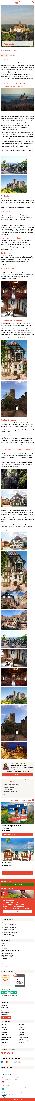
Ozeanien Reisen (5, 1012)
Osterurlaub (4, 1045)
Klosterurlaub (4, 1034)
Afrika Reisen (4, 1007)
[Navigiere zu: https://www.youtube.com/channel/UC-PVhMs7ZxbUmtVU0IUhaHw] (5, 1053)
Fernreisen (3, 1027)
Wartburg (15, 50)
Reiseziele (9, 49)
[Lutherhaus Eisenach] (14, 541)
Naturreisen (4, 1036)
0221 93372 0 (12, 902)
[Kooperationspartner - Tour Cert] (3, 1081)
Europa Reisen (4, 1014)
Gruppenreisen (22, 1036)
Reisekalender (4, 1042)
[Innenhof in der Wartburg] (14, 620)
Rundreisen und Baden (6, 1041)
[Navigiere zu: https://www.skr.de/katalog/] (17, 893)
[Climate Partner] (6, 1074)
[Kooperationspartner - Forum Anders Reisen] (3, 1089)
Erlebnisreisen (22, 1027)
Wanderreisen (4, 1044)
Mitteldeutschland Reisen (6, 50)
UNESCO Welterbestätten (24, 1024)
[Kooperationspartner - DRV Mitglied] (4, 1096)
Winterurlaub (22, 1042)
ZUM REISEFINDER (6, 1017)
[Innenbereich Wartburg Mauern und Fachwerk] (14, 600)
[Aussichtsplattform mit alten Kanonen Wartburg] (14, 639)
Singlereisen (21, 1034)
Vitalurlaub (21, 1032)
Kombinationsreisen (23, 1037)
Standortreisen (22, 1026)
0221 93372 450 (18, 764)
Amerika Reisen (5, 1009)
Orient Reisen (4, 1010)
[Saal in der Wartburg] (14, 677)
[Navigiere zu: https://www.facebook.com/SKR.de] (8, 1053)
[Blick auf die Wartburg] (14, 695)
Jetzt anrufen (17, 774)
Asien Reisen (4, 1005)
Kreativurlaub (4, 1032)
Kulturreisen (21, 1044)
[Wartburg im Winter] (14, 750)
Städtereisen (4, 1029)
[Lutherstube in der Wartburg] (14, 658)
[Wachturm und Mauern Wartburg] (14, 723)
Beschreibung (4, 55)
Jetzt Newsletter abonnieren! (10, 873)
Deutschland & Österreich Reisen (19, 49)
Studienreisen (4, 1026)
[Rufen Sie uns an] (33, 2)
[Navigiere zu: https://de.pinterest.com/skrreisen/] (12, 1053)
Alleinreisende (4, 1039)
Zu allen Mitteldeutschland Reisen (21, 800)
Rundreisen (3, 1024)
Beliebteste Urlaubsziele (6, 1031)
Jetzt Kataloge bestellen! (9, 834)
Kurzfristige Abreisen (6, 1037)
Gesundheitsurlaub (23, 1031)
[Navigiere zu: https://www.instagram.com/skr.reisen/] (2, 1053)
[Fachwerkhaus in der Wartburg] (14, 570)
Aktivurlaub (21, 1029)
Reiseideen (17, 1099)
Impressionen (13, 55)
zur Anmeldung (17, 884)
